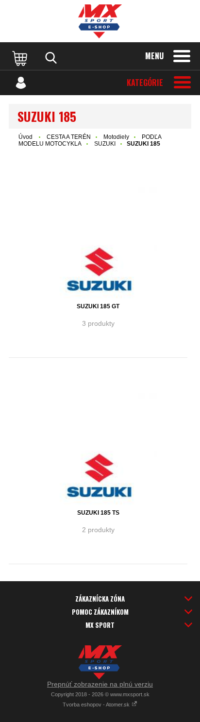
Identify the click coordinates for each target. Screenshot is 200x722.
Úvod (25, 137)
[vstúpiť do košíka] (21, 58)
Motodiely (116, 137)
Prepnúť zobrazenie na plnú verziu (100, 684)
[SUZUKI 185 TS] (98, 447)
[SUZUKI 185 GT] (98, 241)
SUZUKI (105, 143)
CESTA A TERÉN (69, 137)
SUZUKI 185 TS (98, 512)
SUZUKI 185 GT (98, 306)
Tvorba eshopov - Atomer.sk (97, 704)
